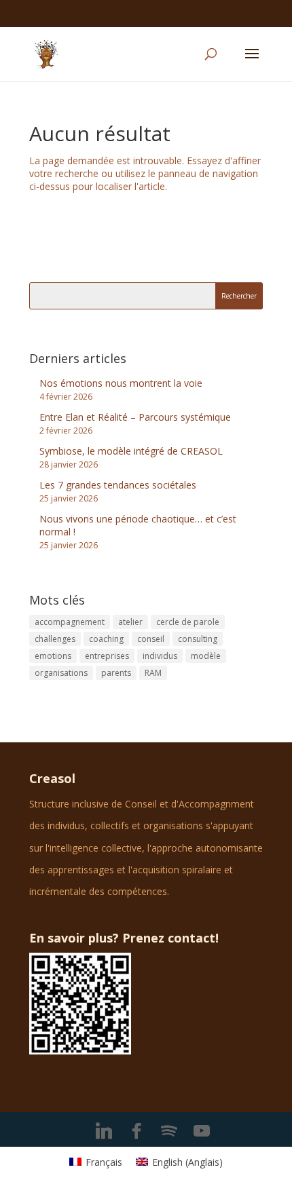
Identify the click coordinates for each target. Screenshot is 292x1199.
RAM (153, 673)
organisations (61, 673)
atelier (130, 622)
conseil (150, 639)
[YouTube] (201, 1131)
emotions (53, 656)
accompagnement (70, 622)
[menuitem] (95, 1162)
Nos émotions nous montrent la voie (120, 383)
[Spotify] (169, 1131)
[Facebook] (136, 1131)
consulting (197, 639)
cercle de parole (187, 622)
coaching (106, 639)
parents (116, 673)
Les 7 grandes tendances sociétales (117, 484)
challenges (55, 639)
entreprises (107, 656)
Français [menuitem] (104, 1162)
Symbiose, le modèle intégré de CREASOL (131, 450)
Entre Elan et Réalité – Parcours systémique (135, 417)
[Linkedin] (103, 1131)
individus (160, 656)
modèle (206, 656)
